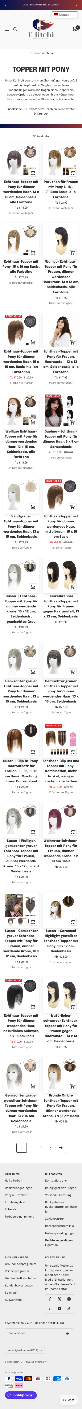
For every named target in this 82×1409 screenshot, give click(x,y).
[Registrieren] (67, 1333)
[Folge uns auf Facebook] (50, 1299)
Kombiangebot (15, 1202)
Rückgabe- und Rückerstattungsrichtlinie (61, 1207)
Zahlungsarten (55, 1219)
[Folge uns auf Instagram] (69, 1299)
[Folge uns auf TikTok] (69, 1308)
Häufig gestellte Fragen (60, 1188)
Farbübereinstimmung (19, 1216)
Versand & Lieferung (58, 1195)
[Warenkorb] (75, 29)
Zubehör (10, 1209)
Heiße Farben (13, 1180)
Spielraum (11, 1292)
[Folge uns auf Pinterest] (50, 1308)
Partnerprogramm (17, 1271)
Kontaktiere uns (56, 1180)
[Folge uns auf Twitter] (59, 1299)
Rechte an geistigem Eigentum (59, 1242)
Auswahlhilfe (13, 1300)
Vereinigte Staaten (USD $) (23, 1350)
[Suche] (15, 29)
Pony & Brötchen (16, 1195)
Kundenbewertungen (19, 1285)
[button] (65, 15)
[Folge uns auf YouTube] (59, 1308)
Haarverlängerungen (18, 1188)
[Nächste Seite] (61, 1148)
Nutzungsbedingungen (60, 1233)
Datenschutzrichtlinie (59, 1226)
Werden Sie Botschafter (21, 1278)
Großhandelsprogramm (20, 1264)
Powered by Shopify (36, 1362)
